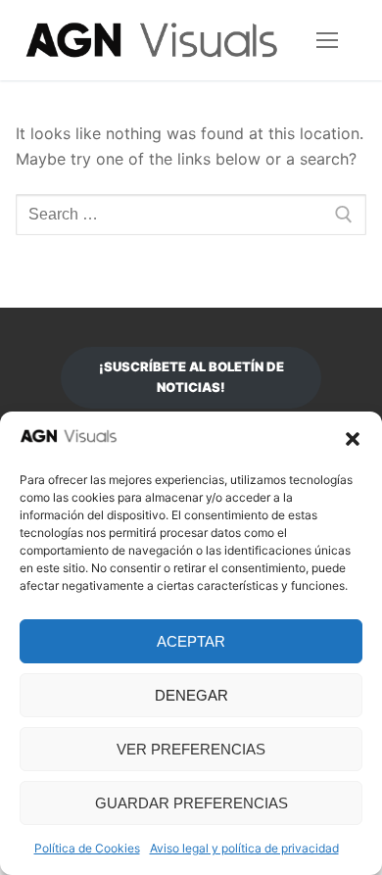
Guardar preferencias (191, 803)
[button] (352, 439)
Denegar (191, 695)
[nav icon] (327, 40)
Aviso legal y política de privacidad (244, 848)
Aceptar (191, 641)
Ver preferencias (191, 749)
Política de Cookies (87, 848)
